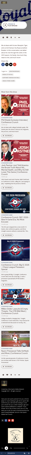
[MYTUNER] (11, 37)
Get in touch (8, 414)
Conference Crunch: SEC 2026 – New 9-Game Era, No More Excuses (15, 219)
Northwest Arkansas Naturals (10, 77)
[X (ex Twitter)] (2, 420)
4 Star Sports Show (6, 9)
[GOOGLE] (15, 37)
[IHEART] (7, 37)
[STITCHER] (19, 37)
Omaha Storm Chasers (8, 81)
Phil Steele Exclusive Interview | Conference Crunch (14, 121)
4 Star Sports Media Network (16, 389)
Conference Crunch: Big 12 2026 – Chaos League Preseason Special (15, 267)
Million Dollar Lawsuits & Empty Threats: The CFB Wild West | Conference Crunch (14, 311)
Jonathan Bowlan (14, 71)
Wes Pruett (5, 18)
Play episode (8, 135)
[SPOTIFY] (3, 37)
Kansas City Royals (7, 74)
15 (2, 448)
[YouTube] (9, 420)
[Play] (6, 448)
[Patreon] (12, 420)
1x (27, 448)
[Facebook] (6, 420)
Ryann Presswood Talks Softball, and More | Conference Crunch (15, 352)
